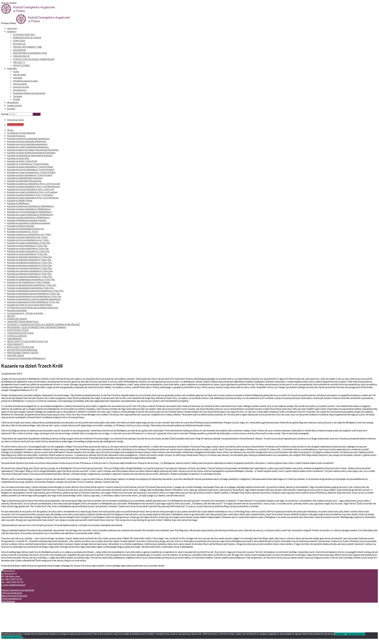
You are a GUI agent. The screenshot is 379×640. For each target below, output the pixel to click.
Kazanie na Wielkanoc (18, 203)
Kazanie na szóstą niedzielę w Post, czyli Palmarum (32, 197)
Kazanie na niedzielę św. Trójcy (22, 231)
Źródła (16, 99)
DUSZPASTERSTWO (24, 34)
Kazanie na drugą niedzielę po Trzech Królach (30, 166)
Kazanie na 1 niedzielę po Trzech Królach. (28, 163)
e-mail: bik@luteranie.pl (13, 584)
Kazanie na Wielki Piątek (19, 200)
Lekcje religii (19, 74)
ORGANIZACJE (21, 56)
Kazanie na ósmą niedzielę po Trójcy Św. (27, 254)
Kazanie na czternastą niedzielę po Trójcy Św (30, 270)
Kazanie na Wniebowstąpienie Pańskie (26, 220)
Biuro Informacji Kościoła (14, 595)
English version (14, 612)
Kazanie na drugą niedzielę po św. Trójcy (27, 237)
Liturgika (17, 77)
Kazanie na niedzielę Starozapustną (25, 177)
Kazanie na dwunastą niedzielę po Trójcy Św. (29, 265)
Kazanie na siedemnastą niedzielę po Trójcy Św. (31, 279)
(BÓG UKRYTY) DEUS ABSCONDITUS (27, 341)
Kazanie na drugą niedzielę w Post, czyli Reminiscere (33, 186)
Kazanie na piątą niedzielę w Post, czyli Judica (30, 194)
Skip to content (9, 2)
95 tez (10, 130)
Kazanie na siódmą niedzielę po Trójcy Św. (28, 251)
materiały (12, 68)
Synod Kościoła (21, 86)
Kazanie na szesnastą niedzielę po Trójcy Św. (29, 276)
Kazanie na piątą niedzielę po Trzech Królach (29, 175)
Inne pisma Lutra (15, 119)
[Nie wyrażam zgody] (23, 637)
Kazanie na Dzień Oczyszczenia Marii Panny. (29, 304)
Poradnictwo (19, 90)
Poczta (10, 606)
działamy (11, 31)
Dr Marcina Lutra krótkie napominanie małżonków (32, 307)
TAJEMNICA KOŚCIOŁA (20, 332)
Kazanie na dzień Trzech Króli (22, 161)
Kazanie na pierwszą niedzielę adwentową (28, 138)
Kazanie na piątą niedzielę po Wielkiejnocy (28, 217)
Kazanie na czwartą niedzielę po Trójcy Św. (28, 242)
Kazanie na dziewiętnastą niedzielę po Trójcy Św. (31, 285)
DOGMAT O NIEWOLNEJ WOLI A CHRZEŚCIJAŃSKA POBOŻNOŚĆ (43, 324)
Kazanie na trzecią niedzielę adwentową (27, 144)
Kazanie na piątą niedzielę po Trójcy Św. (27, 245)
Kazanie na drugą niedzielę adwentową (26, 141)
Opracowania (20, 83)
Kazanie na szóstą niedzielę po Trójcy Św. (28, 248)
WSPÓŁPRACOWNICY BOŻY (23, 352)
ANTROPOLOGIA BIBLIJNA (22, 349)
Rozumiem (340, 634)
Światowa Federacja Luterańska (29, 93)
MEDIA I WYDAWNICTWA (27, 46)
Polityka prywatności (11, 637)
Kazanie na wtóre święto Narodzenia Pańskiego (31, 152)
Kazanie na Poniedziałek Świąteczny (25, 228)
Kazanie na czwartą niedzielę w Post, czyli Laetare (32, 192)
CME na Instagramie (11, 592)
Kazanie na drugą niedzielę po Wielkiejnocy (29, 208)
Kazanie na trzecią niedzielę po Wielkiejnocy (29, 211)
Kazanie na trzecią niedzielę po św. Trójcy (28, 239)
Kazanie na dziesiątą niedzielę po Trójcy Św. (29, 259)
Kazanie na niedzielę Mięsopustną (24, 180)
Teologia (17, 96)
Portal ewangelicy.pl (11, 598)
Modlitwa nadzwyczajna (25, 80)
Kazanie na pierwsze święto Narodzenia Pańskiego (33, 149)
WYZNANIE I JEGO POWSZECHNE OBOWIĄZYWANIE (36, 327)
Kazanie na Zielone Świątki (20, 225)
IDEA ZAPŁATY (15, 344)
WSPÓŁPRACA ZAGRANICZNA (30, 52)
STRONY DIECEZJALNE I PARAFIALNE (33, 59)
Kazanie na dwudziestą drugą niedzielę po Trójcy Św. (33, 293)
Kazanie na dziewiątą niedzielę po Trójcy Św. (29, 256)
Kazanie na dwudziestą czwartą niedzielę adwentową (34, 299)
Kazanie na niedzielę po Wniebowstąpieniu (28, 223)
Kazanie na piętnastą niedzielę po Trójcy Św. (29, 273)
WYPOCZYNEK (21, 65)
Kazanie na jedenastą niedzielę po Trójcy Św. (29, 262)
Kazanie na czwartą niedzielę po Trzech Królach (31, 172)
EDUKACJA (19, 43)
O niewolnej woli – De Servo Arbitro (25, 313)
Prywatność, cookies (17, 609)
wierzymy (12, 28)
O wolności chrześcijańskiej (21, 132)
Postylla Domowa (16, 135)
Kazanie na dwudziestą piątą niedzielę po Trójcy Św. (33, 301)
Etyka (16, 71)
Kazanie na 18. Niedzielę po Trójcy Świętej (28, 282)
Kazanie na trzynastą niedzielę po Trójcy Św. (29, 268)
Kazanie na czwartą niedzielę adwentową (28, 146)
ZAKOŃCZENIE (15, 355)
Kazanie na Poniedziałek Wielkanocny (26, 358)
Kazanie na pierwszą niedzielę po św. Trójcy (29, 234)
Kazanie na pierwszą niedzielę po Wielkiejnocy (30, 206)
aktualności (13, 102)
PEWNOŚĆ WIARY (17, 318)
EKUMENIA (19, 49)
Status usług (13, 614)
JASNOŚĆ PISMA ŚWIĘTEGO (23, 321)
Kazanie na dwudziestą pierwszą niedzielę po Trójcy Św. (35, 290)
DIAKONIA (19, 40)
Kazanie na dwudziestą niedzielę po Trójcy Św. (30, 287)
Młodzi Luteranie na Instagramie (17, 590)
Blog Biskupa (8, 601)
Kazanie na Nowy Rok (18, 158)
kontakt (11, 108)
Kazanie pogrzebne (17, 310)
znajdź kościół (14, 105)
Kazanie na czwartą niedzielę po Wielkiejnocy (30, 214)
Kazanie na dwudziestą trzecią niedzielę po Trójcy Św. (34, 296)
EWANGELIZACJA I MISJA (27, 37)
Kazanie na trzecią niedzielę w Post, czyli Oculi (30, 189)
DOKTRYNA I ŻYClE (18, 330)
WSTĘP (11, 316)
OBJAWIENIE (14, 338)
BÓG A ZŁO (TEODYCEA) (20, 347)
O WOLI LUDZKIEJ (17, 335)
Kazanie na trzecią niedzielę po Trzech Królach (30, 169)
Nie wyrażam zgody (355, 634)
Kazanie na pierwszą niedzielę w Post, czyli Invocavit (33, 183)
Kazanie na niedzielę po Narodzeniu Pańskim (29, 155)
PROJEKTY (19, 62)
